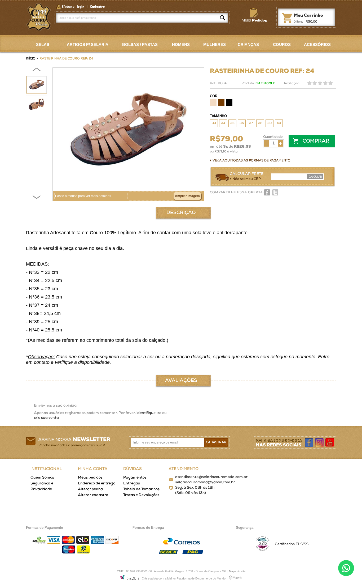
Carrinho (308, 16)
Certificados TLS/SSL (293, 544)
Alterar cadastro (93, 495)
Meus (254, 20)
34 (223, 123)
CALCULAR (315, 176)
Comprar (316, 141)
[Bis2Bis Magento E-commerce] (129, 578)
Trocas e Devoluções (141, 495)
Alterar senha (90, 489)
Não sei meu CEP (246, 179)
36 (242, 123)
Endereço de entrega (97, 483)
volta (36, 70)
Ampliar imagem (187, 196)
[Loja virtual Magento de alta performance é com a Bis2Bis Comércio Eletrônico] (235, 578)
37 (251, 123)
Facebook (309, 442)
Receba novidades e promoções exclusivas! (71, 445)
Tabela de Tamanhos (141, 489)
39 (269, 123)
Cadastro (97, 6)
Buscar (223, 18)
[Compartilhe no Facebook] (267, 192)
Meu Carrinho (287, 17)
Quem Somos (42, 478)
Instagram (319, 442)
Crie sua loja (150, 578)
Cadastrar (216, 442)
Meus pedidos (90, 478)
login (81, 6)
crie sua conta (46, 418)
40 (279, 123)
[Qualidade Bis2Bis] (263, 549)
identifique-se (148, 413)
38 (260, 123)
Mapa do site (237, 571)
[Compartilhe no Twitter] (275, 192)
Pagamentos (135, 478)
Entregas (131, 483)
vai (36, 198)
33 (214, 123)
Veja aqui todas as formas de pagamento (251, 160)
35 (232, 123)
